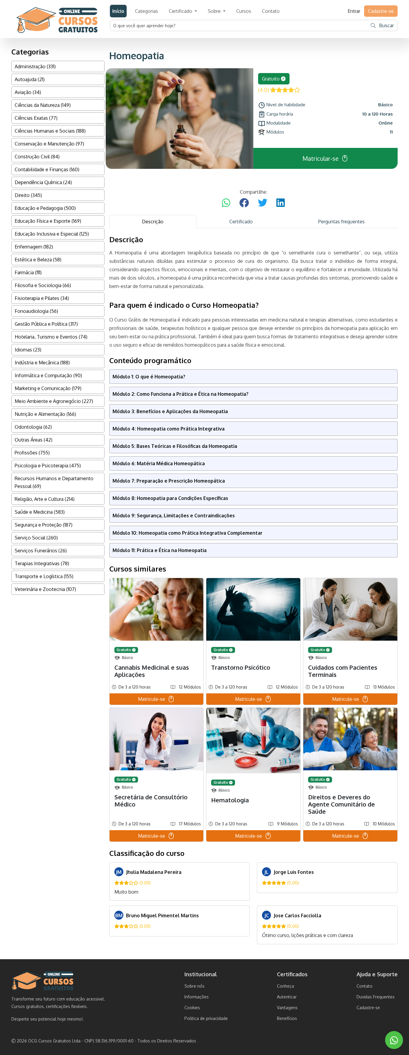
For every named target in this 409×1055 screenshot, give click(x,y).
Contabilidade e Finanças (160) (47, 169)
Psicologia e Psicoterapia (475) (48, 466)
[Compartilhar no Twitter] (262, 203)
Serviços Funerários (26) (41, 551)
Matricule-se (151, 699)
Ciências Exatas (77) (36, 118)
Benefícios (287, 1018)
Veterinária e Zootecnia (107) (45, 589)
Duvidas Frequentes (376, 996)
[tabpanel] (253, 589)
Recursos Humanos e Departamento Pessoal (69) (54, 482)
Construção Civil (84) (37, 157)
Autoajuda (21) (30, 79)
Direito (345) (28, 195)
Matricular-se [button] (320, 158)
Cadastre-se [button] (381, 11)
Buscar (386, 25)
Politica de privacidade (206, 1018)
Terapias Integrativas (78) (42, 563)
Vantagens (287, 1007)
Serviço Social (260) (36, 538)
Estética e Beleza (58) (38, 260)
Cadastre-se (368, 1007)
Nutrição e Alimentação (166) (45, 414)
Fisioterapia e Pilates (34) (42, 298)
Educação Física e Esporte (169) (48, 221)
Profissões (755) (32, 453)
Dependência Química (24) (43, 182)
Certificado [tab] (241, 222)
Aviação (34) (28, 92)
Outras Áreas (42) (33, 440)
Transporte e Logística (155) (44, 576)
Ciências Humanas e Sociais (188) (50, 131)
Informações (196, 996)
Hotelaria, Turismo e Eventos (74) (51, 337)
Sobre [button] (215, 11)
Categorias (146, 11)
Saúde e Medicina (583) (40, 512)
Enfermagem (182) (34, 247)
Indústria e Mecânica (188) (42, 363)
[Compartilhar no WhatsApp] (226, 203)
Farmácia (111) (28, 272)
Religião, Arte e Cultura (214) (45, 499)
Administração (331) (35, 66)
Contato (271, 11)
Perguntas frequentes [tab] (341, 222)
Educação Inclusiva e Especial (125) (52, 234)
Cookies (192, 1007)
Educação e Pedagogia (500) (45, 208)
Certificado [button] (181, 11)
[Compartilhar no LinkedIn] (280, 203)
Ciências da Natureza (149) (43, 105)
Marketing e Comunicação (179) (48, 388)
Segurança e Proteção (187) (43, 525)
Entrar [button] (354, 11)
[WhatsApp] (394, 1040)
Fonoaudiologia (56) (36, 311)
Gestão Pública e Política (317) (46, 324)
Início (118, 11)
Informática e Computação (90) (48, 375)
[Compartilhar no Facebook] (244, 203)
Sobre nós (194, 986)
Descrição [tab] (152, 222)
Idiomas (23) (28, 350)
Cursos (243, 11)
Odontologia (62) (33, 427)
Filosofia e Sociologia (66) (43, 285)
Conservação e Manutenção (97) (49, 144)
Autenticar (287, 996)
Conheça (285, 986)
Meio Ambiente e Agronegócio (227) (54, 401)
